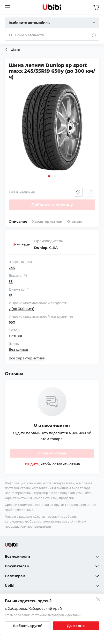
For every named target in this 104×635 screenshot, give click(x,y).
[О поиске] (94, 35)
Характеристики (47, 221)
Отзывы (74, 221)
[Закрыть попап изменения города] (98, 599)
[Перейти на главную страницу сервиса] (52, 7)
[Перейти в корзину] (96, 7)
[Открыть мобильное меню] (8, 7)
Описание (18, 221)
